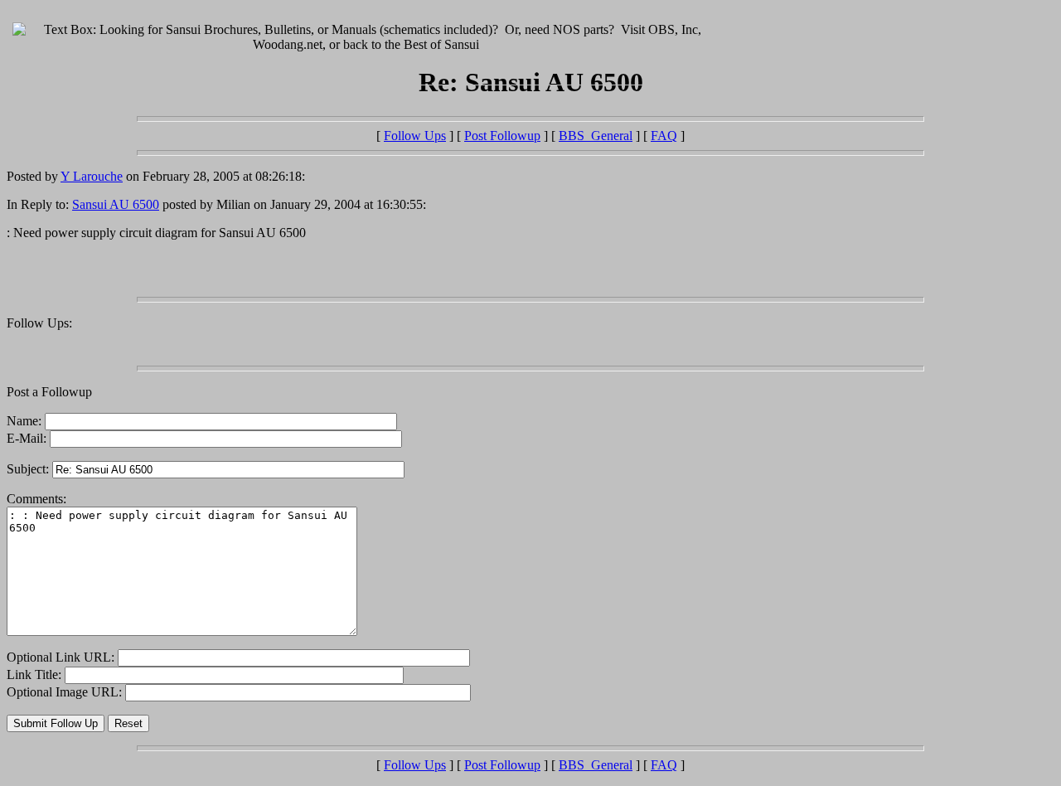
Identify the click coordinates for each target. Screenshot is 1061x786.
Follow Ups (415, 136)
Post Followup (502, 136)
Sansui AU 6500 (115, 204)
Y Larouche (92, 176)
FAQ (664, 136)
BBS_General (595, 136)
